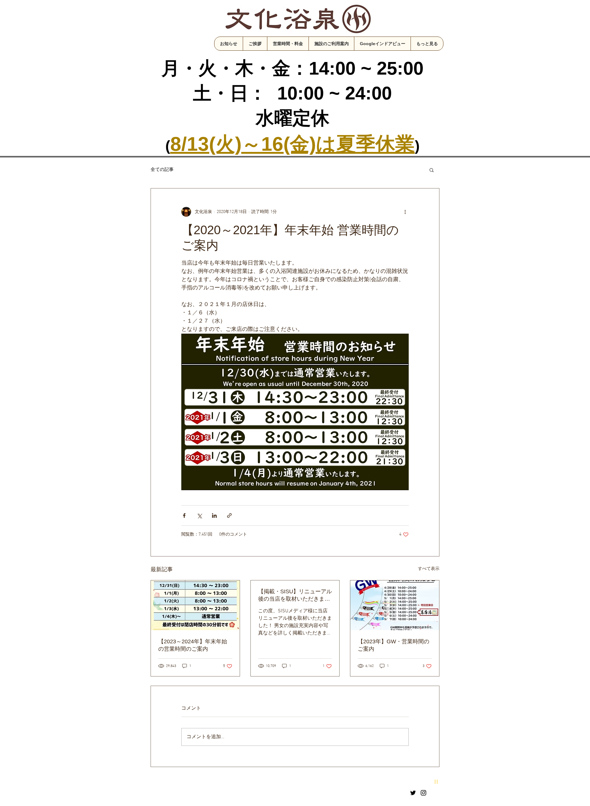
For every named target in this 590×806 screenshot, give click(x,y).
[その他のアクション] (405, 211)
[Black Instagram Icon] (423, 792)
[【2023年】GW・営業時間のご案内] (394, 605)
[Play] (436, 781)
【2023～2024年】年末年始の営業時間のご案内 (192, 645)
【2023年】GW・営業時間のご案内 (393, 645)
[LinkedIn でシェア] (214, 515)
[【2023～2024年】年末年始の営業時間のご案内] (195, 605)
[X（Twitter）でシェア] (199, 515)
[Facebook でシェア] (184, 515)
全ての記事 (162, 169)
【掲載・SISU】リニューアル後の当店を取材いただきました (295, 595)
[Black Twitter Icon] (413, 792)
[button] (432, 169)
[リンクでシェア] (229, 515)
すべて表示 (428, 569)
